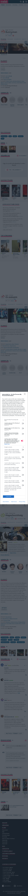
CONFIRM (8, 496)
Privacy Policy (22, 501)
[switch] (22, 423)
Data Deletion (6, 501)
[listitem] (14, 420)
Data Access (14, 501)
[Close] (25, 394)
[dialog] (14, 448)
